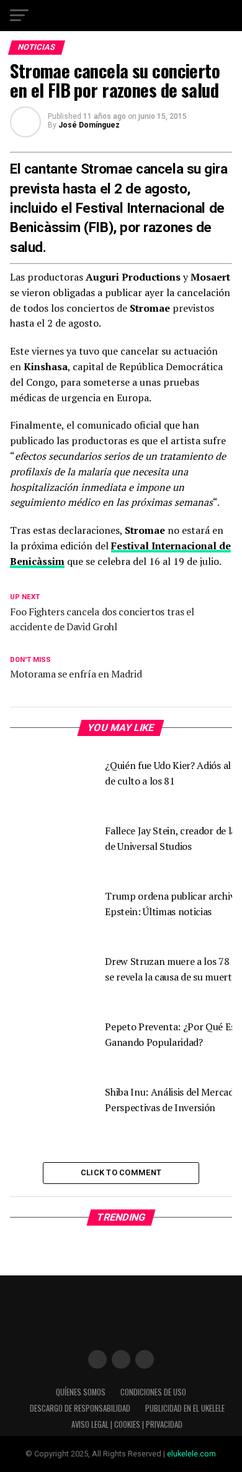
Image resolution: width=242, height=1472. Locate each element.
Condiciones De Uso (153, 1392)
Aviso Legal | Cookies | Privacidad (126, 1424)
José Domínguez (89, 125)
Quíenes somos (80, 1392)
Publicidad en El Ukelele (185, 1408)
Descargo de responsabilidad (80, 1408)
